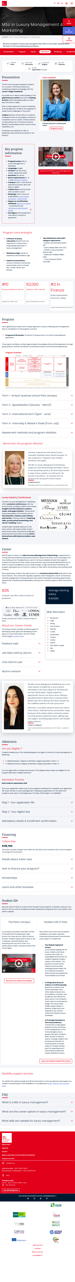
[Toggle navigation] (71, 3)
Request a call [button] (56, 128)
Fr (55, 3)
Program (22, 52)
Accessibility (37, 1255)
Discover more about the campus (19, 981)
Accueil (5, 37)
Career (33, 52)
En (58, 3)
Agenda (5, 1148)
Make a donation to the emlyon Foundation (18, 1155)
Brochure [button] (69, 32)
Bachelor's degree (20, 180)
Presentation (8, 52)
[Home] (4, 3)
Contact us (10, 1163)
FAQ (7, 1175)
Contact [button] (69, 41)
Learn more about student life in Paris (55, 1061)
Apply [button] (69, 23)
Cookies (37, 1249)
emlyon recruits (8, 1159)
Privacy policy (37, 1252)
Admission (45, 52)
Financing (58, 52)
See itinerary (10, 1185)
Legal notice (37, 1245)
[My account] (66, 3)
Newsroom (6, 1144)
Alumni (4, 1152)
